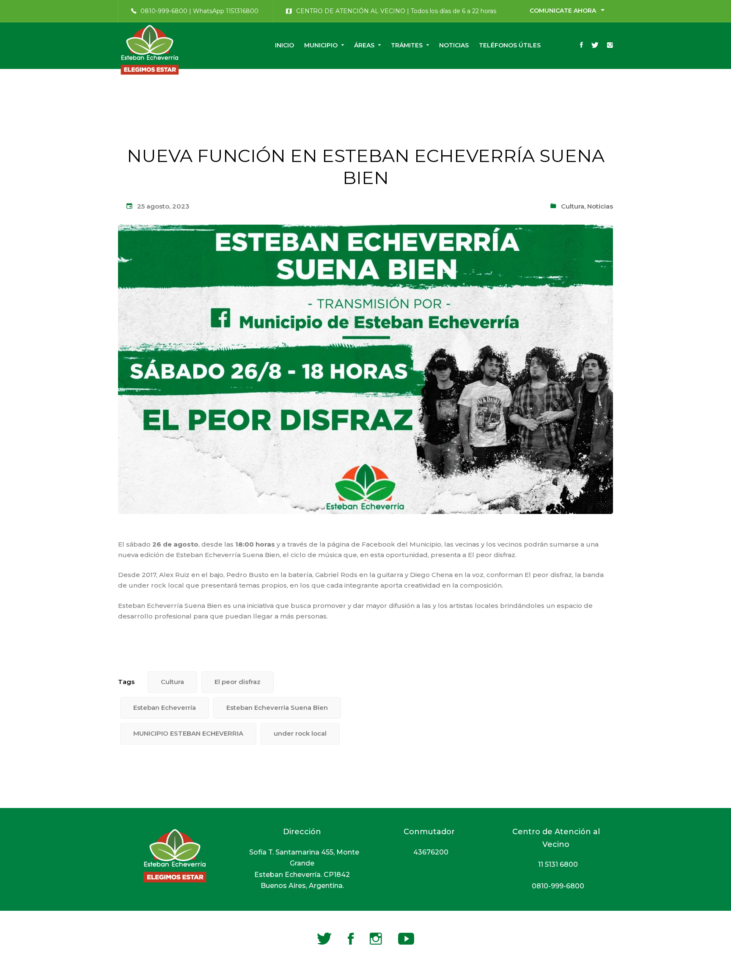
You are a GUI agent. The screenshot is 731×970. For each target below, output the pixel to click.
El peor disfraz (237, 682)
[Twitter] (595, 45)
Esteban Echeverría (164, 707)
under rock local (300, 733)
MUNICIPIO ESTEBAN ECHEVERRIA (188, 733)
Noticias (600, 206)
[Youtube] (406, 939)
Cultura (572, 206)
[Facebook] (581, 45)
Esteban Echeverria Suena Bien (277, 707)
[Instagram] (610, 45)
